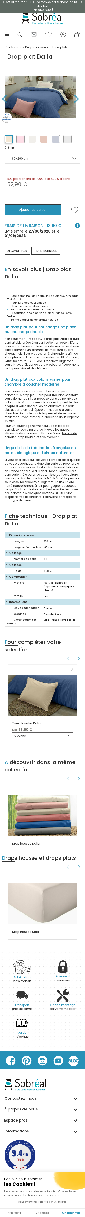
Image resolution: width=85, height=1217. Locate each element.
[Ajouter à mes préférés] (74, 212)
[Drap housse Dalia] (42, 815)
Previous (67, 658)
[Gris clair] (67, 139)
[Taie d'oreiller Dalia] (42, 695)
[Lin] (32, 139)
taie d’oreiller (49, 437)
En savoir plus (17, 251)
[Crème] (9, 139)
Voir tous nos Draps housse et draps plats (36, 47)
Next (78, 99)
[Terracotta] (44, 139)
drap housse (26, 437)
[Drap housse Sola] (42, 904)
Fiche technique (46, 251)
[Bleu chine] (56, 139)
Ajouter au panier (33, 209)
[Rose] (20, 139)
